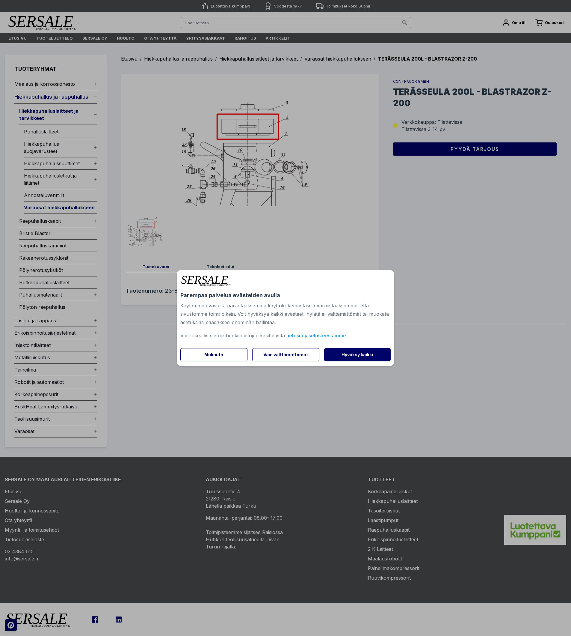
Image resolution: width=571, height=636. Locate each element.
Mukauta (213, 354)
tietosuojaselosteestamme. (316, 336)
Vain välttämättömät (285, 354)
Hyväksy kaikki (357, 354)
